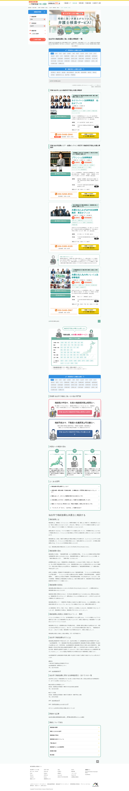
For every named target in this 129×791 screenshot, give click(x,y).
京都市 (87, 360)
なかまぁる (60, 775)
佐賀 (65, 357)
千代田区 (81, 280)
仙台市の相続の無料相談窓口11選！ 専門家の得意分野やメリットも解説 (66, 717)
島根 (74, 354)
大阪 (61, 352)
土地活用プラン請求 (97, 3)
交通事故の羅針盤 (74, 776)
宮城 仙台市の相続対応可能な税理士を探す (74, 412)
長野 (68, 347)
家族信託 (94, 72)
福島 (82, 342)
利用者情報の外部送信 (75, 784)
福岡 (61, 357)
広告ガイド (37, 785)
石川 (74, 347)
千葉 (72, 344)
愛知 (61, 349)
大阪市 (82, 160)
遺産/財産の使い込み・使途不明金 (62, 74)
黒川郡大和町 (94, 58)
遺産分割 (58, 72)
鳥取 (71, 354)
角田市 (57, 56)
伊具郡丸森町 (80, 61)
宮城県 (75, 105)
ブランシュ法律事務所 (82, 157)
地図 (96, 126)
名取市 (60, 53)
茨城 (75, 344)
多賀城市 (69, 53)
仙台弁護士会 (55, 700)
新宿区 (82, 215)
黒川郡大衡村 (60, 61)
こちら (78, 368)
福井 (78, 347)
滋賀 (74, 352)
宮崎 (78, 357)
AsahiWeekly (87, 774)
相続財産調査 (83, 72)
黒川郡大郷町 (53, 61)
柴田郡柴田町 (67, 58)
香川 (78, 354)
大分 (74, 357)
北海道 (62, 342)
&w (33, 771)
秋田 (72, 342)
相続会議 (73, 771)
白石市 (61, 56)
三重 (71, 349)
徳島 (81, 354)
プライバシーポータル (85, 784)
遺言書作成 (53, 72)
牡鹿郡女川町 (61, 63)
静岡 (65, 349)
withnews (32, 776)
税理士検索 (81, 3)
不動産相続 (73, 74)
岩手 (69, 342)
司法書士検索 (88, 3)
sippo (59, 769)
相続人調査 (77, 72)
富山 (71, 347)
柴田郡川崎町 (81, 58)
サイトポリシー (43, 784)
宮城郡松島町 (81, 56)
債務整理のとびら (47, 778)
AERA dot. (46, 775)
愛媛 (84, 354)
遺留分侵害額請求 (70, 72)
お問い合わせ (43, 785)
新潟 (61, 347)
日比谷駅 (89, 280)
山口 (68, 354)
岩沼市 (90, 53)
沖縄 (85, 357)
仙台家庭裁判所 (55, 671)
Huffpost (45, 773)
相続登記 (89, 72)
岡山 (65, 354)
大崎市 (73, 53)
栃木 (78, 344)
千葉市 (76, 363)
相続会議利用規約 (51, 784)
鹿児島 (81, 357)
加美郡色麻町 (60, 58)
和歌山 (78, 352)
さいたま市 (67, 363)
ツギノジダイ (74, 773)
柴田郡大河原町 (74, 58)
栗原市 (77, 53)
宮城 (75, 342)
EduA (31, 773)
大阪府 (75, 160)
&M (30, 771)
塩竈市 (64, 53)
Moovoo (31, 775)
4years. (72, 769)
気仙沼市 (82, 53)
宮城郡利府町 (66, 56)
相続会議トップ (67, 3)
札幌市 (75, 360)
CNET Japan (46, 769)
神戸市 (83, 360)
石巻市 (56, 53)
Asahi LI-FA (73, 775)
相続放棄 (63, 72)
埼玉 (69, 344)
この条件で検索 (37, 39)
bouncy (45, 776)
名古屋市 (70, 360)
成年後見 (52, 74)
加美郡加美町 (53, 58)
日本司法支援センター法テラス (59, 704)
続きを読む (92, 119)
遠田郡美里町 (87, 56)
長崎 (68, 357)
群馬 (82, 344)
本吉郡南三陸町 (54, 63)
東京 (61, 344)
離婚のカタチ (32, 778)
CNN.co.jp (46, 771)
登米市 (86, 53)
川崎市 (72, 363)
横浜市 (62, 360)
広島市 (91, 360)
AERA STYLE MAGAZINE (63, 776)
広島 (61, 354)
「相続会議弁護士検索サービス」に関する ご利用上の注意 (64, 367)
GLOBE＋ (60, 771)
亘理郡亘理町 (67, 61)
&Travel (36, 771)
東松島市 (52, 56)
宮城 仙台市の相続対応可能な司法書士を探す (74, 433)
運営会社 (32, 785)
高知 (87, 354)
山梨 (65, 347)
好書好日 (59, 773)
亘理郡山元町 (73, 61)
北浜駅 (88, 160)
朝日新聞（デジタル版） (35, 769)
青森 (66, 342)
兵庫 (65, 352)
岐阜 (68, 349)
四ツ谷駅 (88, 215)
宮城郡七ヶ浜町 (74, 56)
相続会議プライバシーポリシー (62, 784)
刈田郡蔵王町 (87, 61)
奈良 (71, 352)
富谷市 (95, 53)
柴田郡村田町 (88, 58)
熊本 (71, 357)
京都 (68, 352)
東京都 (75, 215)
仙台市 (82, 105)
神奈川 (65, 344)
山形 (78, 342)
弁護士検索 (75, 3)
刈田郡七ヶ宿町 (94, 61)
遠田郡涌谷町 (94, 56)
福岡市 (79, 360)
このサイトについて (34, 784)
